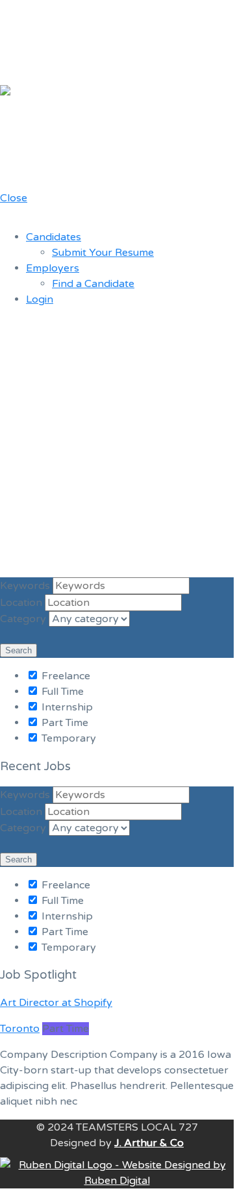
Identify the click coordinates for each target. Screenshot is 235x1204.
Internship (66, 707)
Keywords (25, 585)
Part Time (63, 722)
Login (39, 299)
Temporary (67, 738)
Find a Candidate (93, 283)
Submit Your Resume (103, 252)
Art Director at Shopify (56, 1002)
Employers (52, 268)
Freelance (64, 676)
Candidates (53, 237)
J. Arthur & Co (149, 1142)
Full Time (61, 691)
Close (13, 198)
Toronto (20, 1028)
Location (21, 602)
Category (23, 618)
